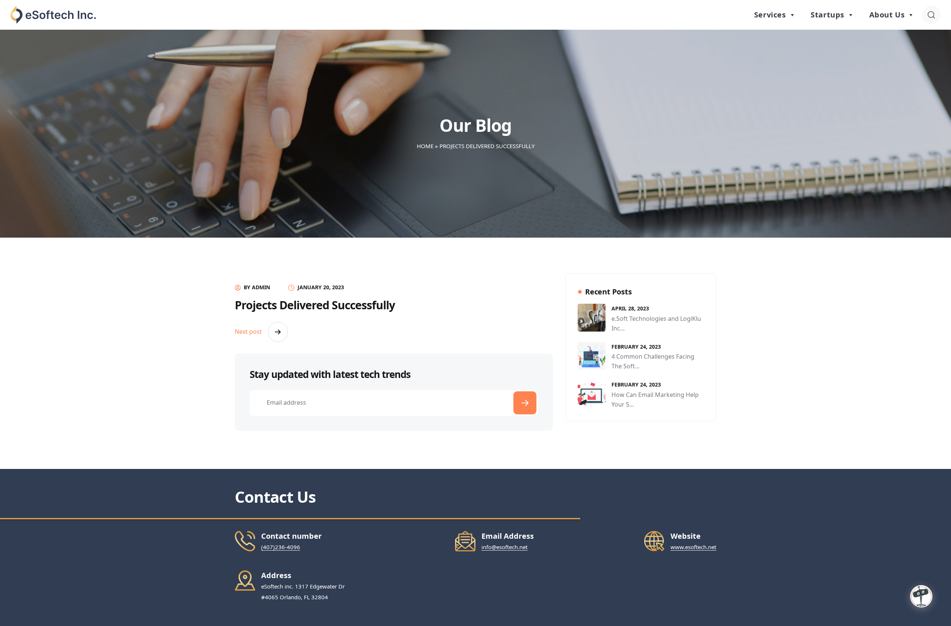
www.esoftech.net (693, 547)
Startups (827, 15)
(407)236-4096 (280, 547)
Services (770, 15)
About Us (887, 15)
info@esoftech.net (504, 547)
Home (425, 146)
